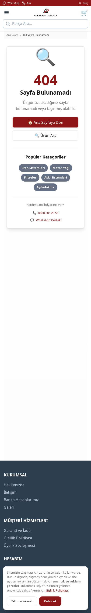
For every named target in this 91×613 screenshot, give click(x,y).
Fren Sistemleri (33, 168)
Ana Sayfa (12, 35)
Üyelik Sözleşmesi (19, 545)
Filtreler (30, 177)
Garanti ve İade (17, 530)
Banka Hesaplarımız (21, 499)
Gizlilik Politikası (57, 590)
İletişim (10, 492)
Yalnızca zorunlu (22, 601)
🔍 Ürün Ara (45, 135)
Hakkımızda (14, 484)
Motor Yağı (61, 168)
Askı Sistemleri (55, 177)
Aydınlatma (45, 187)
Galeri (9, 507)
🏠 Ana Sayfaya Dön (45, 122)
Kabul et (50, 601)
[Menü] (6, 12)
